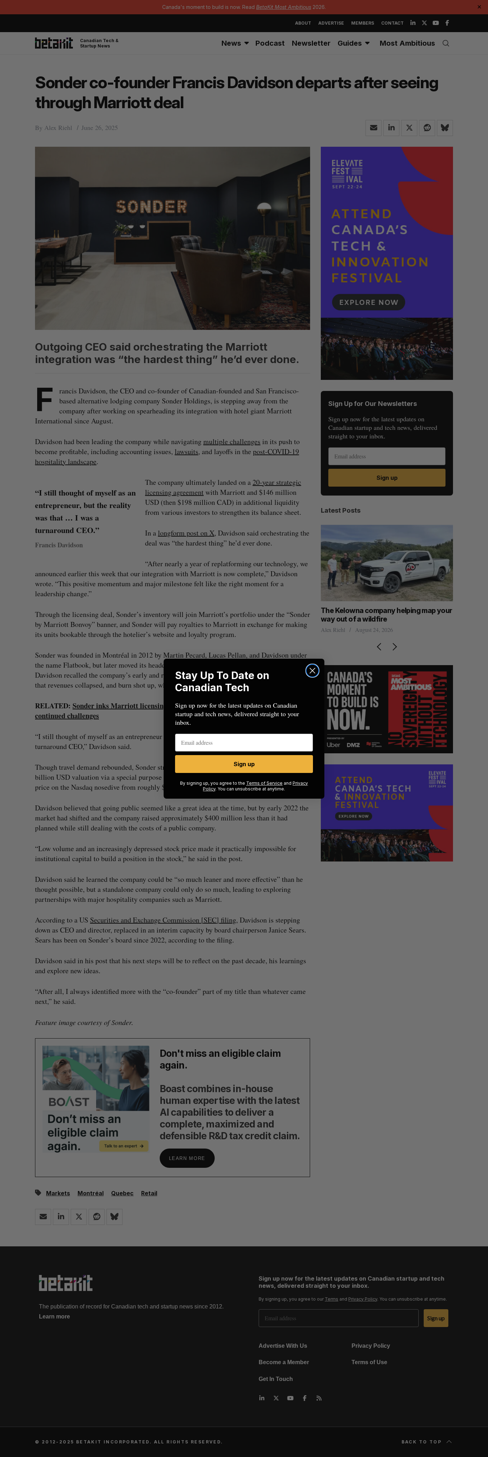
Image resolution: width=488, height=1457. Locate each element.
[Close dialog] (312, 670)
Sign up (244, 764)
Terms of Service (264, 783)
